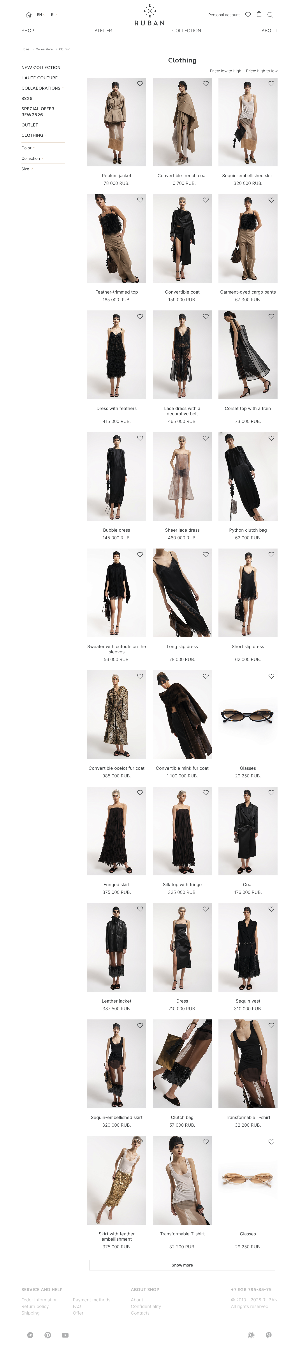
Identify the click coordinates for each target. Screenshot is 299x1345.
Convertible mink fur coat (182, 768)
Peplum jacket (116, 175)
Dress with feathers (117, 408)
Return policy (35, 1306)
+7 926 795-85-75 (251, 1289)
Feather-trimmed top (116, 292)
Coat (248, 884)
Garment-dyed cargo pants (248, 292)
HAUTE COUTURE (39, 77)
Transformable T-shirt (248, 1117)
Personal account (224, 14)
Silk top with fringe (182, 884)
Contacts (140, 1313)
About (137, 1299)
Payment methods (91, 1299)
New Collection (40, 67)
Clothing (34, 135)
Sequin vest (248, 1001)
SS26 (26, 98)
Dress (182, 1001)
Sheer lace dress (182, 530)
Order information (39, 1299)
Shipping (30, 1313)
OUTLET (29, 125)
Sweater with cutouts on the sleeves (116, 649)
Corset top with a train (248, 408)
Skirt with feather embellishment (117, 1236)
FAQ (77, 1306)
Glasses (248, 768)
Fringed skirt (117, 884)
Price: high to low (262, 71)
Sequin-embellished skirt (248, 175)
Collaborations (42, 88)
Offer (78, 1313)
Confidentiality (146, 1306)
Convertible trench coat (182, 175)
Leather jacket (116, 1001)
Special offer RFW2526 (37, 111)
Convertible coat (182, 292)
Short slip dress (248, 646)
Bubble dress (116, 530)
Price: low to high (225, 71)
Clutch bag (182, 1117)
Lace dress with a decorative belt (182, 411)
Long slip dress (182, 646)
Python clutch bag (248, 530)
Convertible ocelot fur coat (116, 768)
